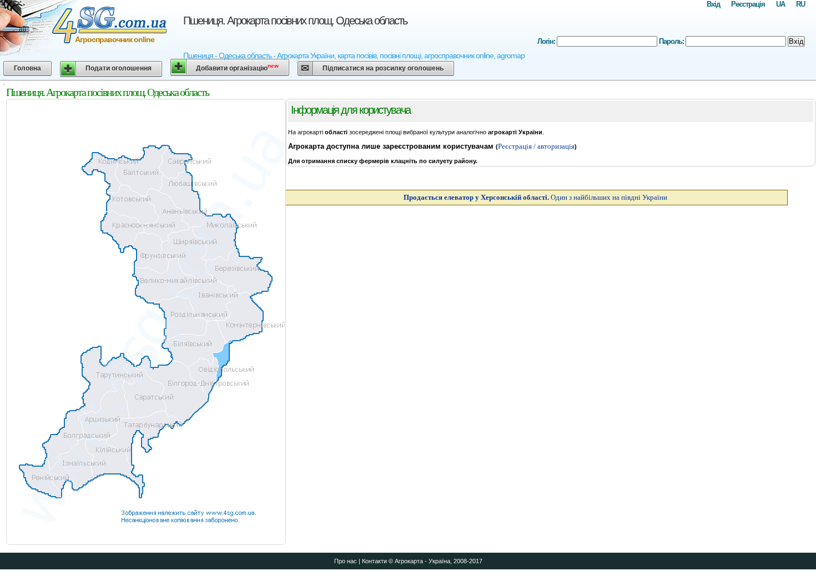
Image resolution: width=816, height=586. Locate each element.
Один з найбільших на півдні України (535, 197)
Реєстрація (748, 4)
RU (800, 4)
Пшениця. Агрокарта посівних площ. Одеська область (295, 20)
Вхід (713, 4)
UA (780, 4)
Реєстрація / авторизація (536, 146)
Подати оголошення (118, 68)
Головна (27, 68)
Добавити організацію (237, 67)
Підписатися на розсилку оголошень (383, 68)
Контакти (374, 561)
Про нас (345, 561)
